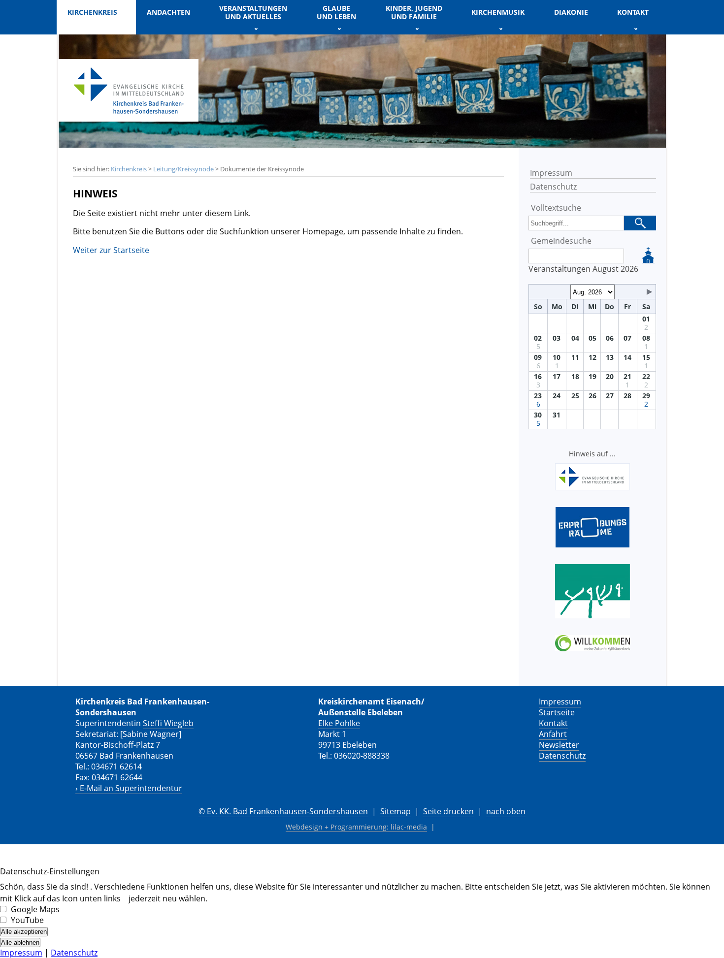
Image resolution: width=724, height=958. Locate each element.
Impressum (551, 172)
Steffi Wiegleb (168, 723)
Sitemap (395, 811)
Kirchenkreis (129, 168)
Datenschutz (553, 186)
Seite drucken (448, 811)
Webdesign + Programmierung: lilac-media (356, 826)
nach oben (506, 811)
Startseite (557, 712)
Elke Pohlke (339, 723)
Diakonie (571, 12)
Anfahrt (553, 734)
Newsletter (559, 744)
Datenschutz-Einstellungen (49, 871)
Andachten (168, 12)
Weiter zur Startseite (111, 250)
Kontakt (553, 723)
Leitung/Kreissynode (183, 168)
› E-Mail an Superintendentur (128, 788)
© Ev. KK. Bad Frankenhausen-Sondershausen (283, 811)
